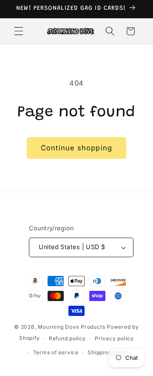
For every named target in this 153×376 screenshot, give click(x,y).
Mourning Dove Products (71, 327)
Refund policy (67, 338)
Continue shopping (76, 148)
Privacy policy (114, 338)
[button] (18, 31)
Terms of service (56, 352)
